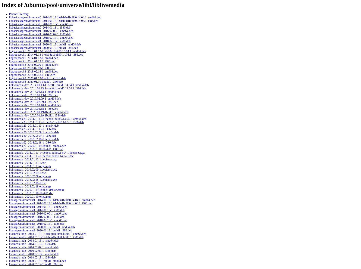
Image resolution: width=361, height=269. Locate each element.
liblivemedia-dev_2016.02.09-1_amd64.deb (35, 98)
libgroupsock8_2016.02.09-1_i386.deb (32, 68)
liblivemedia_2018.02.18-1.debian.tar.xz (33, 179)
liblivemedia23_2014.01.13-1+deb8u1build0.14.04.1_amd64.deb (47, 118)
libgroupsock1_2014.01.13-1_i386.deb (32, 61)
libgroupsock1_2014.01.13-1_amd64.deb (33, 58)
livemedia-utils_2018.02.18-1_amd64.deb (33, 254)
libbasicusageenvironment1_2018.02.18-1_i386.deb (40, 41)
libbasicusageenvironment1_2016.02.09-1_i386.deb (40, 34)
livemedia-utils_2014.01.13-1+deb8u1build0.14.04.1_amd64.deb (47, 233)
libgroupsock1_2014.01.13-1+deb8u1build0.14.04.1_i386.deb (46, 54)
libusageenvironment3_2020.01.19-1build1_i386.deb (40, 230)
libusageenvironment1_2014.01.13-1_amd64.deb (38, 206)
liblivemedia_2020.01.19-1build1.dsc (31, 193)
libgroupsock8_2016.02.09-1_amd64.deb (33, 64)
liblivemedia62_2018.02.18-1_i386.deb (32, 142)
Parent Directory (19, 14)
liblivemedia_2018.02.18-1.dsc (27, 183)
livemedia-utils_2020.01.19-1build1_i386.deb (36, 264)
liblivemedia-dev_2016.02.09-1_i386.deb (33, 102)
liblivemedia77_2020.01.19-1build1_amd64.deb (37, 145)
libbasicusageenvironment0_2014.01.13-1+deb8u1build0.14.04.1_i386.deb (53, 20)
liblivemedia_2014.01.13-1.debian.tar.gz (33, 159)
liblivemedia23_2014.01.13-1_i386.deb (32, 129)
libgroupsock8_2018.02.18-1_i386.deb (32, 74)
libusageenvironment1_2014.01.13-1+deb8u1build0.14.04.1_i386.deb (50, 203)
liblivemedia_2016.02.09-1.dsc (27, 173)
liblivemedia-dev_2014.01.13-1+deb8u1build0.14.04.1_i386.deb (47, 88)
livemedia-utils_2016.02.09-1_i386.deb (32, 250)
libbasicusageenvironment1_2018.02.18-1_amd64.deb (41, 37)
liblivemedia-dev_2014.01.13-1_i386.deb (33, 95)
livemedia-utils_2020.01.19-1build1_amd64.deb (37, 260)
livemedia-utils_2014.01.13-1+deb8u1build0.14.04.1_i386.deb (46, 237)
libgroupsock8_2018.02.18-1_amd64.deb (33, 71)
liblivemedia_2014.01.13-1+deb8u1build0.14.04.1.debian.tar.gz (47, 152)
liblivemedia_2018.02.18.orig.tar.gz (30, 186)
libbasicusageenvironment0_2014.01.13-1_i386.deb (40, 27)
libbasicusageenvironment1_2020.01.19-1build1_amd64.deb (45, 44)
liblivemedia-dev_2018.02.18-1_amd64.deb (35, 105)
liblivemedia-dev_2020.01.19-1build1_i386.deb (37, 115)
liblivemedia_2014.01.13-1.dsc (27, 162)
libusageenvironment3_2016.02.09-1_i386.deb (36, 216)
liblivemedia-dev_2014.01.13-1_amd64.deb (35, 91)
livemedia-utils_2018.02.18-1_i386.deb (32, 257)
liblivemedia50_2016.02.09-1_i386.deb (32, 135)
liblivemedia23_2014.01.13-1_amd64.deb (34, 125)
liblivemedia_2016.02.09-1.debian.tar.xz (33, 169)
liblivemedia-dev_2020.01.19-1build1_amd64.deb (38, 112)
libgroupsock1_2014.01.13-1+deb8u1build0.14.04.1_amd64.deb (47, 51)
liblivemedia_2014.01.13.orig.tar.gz (30, 166)
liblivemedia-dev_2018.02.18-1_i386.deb (33, 108)
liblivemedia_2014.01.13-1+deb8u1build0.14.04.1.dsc (41, 156)
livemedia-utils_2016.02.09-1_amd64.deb (33, 247)
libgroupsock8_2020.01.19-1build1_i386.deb (36, 81)
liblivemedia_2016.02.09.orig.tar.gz (30, 176)
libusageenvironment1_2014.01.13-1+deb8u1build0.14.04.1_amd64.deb (52, 200)
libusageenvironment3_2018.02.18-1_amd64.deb (38, 220)
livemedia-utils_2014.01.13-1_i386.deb (32, 244)
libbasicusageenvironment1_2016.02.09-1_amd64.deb (41, 30)
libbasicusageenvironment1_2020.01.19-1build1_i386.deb (43, 47)
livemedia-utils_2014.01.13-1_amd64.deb (33, 240)
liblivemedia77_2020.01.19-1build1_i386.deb (36, 149)
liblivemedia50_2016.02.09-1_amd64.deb (34, 132)
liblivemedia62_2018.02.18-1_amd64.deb (34, 139)
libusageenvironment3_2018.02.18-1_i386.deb (36, 223)
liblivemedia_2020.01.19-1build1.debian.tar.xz (36, 189)
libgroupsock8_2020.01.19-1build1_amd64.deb (37, 78)
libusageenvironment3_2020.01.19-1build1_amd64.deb (42, 227)
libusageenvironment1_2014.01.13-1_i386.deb (36, 210)
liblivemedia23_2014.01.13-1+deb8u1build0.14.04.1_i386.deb (46, 122)
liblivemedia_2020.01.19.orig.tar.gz (30, 196)
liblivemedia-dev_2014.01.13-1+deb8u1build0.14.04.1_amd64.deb (49, 85)
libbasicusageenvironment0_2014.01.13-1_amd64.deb (41, 24)
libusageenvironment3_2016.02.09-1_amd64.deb (38, 213)
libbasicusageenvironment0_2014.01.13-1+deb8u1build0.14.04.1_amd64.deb (55, 17)
